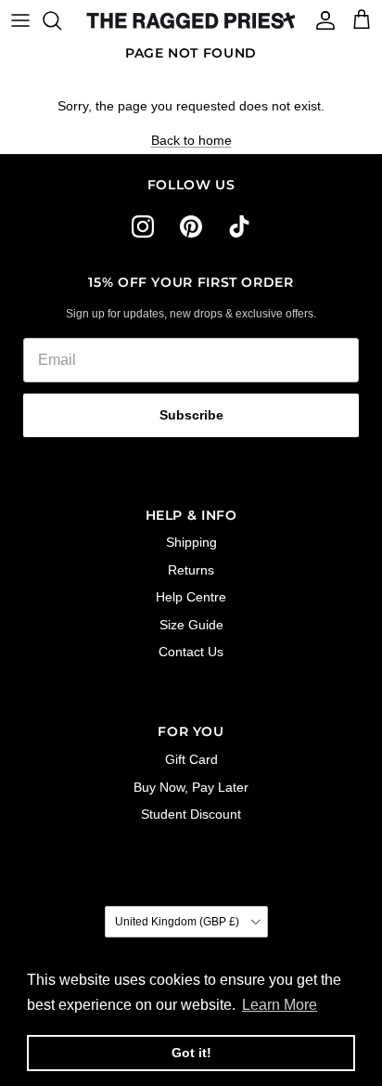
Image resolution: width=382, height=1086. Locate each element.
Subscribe (191, 414)
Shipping (191, 542)
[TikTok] (239, 226)
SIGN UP (215, 999)
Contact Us (191, 651)
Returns (191, 569)
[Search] (61, 20)
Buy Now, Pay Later (191, 787)
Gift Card (191, 759)
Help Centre (191, 596)
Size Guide (191, 624)
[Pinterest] (191, 226)
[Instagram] (142, 226)
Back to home (191, 140)
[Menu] (20, 20)
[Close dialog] (340, 836)
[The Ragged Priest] (191, 20)
